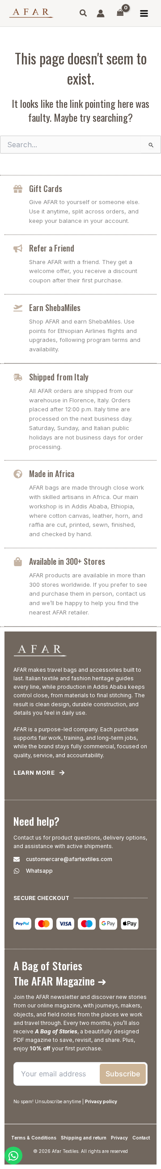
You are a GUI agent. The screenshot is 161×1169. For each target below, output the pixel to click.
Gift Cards (45, 188)
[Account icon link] (101, 13)
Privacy (119, 1137)
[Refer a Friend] (17, 248)
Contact (141, 1137)
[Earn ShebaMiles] (17, 307)
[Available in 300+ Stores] (17, 561)
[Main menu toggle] (144, 13)
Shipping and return (83, 1137)
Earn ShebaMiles (54, 307)
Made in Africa (51, 473)
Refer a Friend (51, 248)
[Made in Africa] (17, 473)
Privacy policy (101, 1101)
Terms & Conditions (33, 1137)
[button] (84, 14)
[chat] (13, 1156)
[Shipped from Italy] (17, 377)
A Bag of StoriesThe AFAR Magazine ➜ (59, 973)
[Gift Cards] (17, 188)
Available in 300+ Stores (67, 561)
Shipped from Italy (59, 377)
